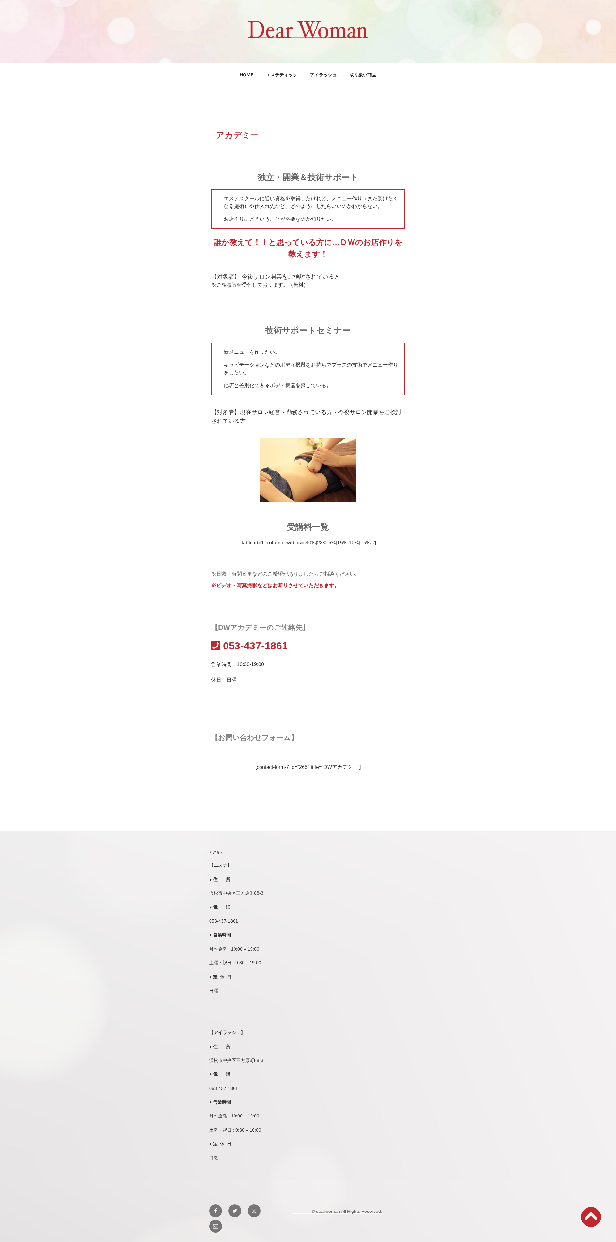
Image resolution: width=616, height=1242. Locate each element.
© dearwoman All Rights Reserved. (337, 1211)
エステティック (281, 74)
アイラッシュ (323, 74)
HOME (246, 74)
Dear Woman (308, 47)
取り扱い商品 (362, 74)
